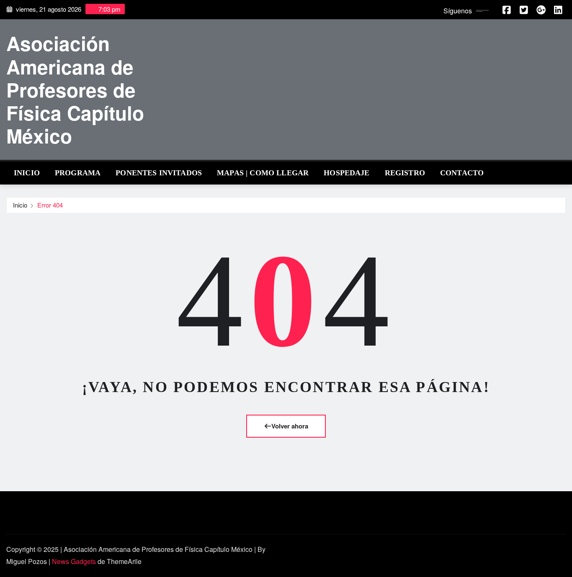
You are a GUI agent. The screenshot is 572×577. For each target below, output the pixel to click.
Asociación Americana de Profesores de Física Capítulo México (75, 89)
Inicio (27, 173)
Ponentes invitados (159, 173)
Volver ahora (289, 426)
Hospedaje (346, 173)
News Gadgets (74, 561)
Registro (405, 173)
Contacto (462, 173)
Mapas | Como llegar (263, 173)
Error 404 (50, 204)
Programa (77, 173)
